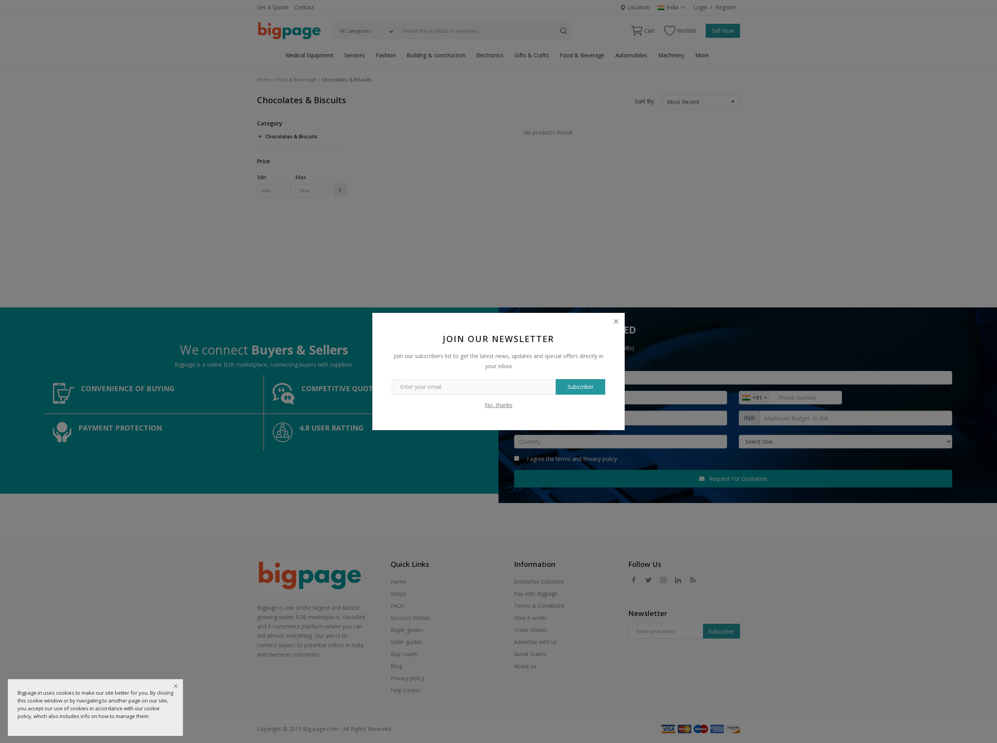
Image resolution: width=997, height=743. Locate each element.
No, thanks (499, 405)
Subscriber (580, 386)
